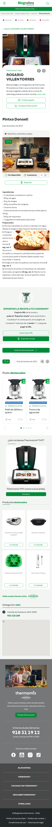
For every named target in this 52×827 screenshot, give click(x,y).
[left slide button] (4, 428)
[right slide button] (47, 428)
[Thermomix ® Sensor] (38, 561)
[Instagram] (30, 755)
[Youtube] (22, 755)
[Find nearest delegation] (4, 3)
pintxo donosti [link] (44, 13)
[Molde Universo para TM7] (13, 561)
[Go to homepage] (26, 3)
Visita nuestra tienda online (24, 9)
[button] (48, 3)
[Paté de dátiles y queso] (14, 390)
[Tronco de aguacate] (38, 390)
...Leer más (41, 94)
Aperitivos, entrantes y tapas (16, 403)
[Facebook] (13, 755)
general (34, 13)
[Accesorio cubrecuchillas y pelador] (13, 520)
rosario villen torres (22, 13)
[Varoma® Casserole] (38, 520)
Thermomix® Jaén (7, 13)
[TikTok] (38, 755)
